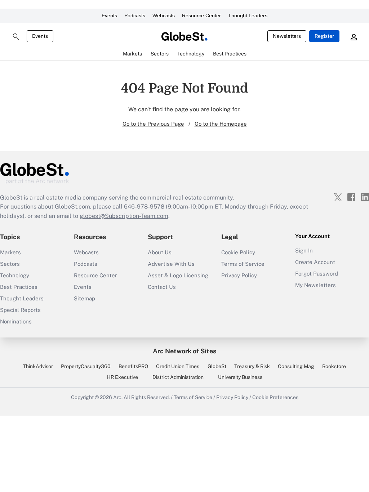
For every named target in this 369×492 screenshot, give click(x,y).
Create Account (315, 262)
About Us (160, 252)
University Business (240, 377)
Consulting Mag (296, 366)
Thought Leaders (247, 15)
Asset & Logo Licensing (178, 275)
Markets (10, 252)
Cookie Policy (238, 252)
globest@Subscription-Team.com (124, 216)
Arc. (118, 397)
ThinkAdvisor (38, 366)
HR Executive (122, 377)
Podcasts (134, 15)
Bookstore (334, 366)
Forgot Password (316, 273)
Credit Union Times (177, 366)
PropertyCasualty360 (86, 366)
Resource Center (201, 15)
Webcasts (163, 15)
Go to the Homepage (221, 124)
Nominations (16, 321)
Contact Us (162, 287)
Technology (14, 275)
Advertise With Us (171, 264)
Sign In (304, 250)
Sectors (10, 264)
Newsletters (287, 36)
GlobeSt (217, 366)
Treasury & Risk (252, 366)
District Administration (178, 377)
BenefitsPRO (133, 366)
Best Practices (18, 287)
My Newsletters (315, 285)
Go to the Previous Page (153, 124)
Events (109, 15)
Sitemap (84, 298)
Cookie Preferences (275, 397)
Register (324, 36)
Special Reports (20, 310)
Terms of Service (242, 264)
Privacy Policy (239, 275)
